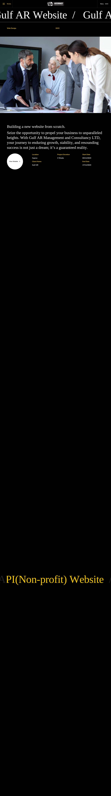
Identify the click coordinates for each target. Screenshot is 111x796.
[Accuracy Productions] (55, 4)
